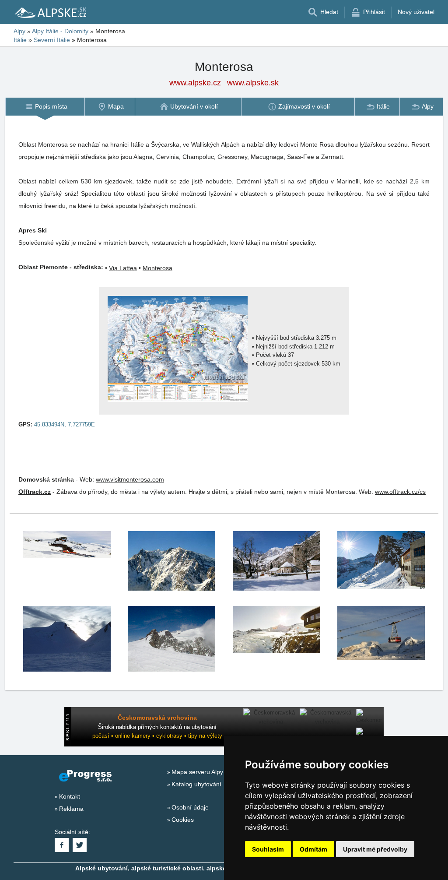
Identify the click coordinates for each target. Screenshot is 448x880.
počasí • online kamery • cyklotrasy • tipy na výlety (157, 735)
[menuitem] (44, 107)
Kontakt (69, 796)
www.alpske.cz (195, 82)
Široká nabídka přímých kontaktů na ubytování (157, 727)
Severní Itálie (52, 39)
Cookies (183, 819)
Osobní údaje (190, 807)
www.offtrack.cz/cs (400, 491)
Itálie (20, 39)
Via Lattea (123, 267)
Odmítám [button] (313, 849)
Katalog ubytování (196, 784)
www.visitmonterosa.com (130, 479)
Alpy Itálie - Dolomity (60, 31)
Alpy (19, 31)
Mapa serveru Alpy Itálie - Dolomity (220, 771)
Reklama (71, 808)
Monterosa (157, 267)
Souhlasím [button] (268, 849)
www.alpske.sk (253, 82)
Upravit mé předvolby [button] (375, 849)
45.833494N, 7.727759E (64, 424)
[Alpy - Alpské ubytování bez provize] (50, 12)
